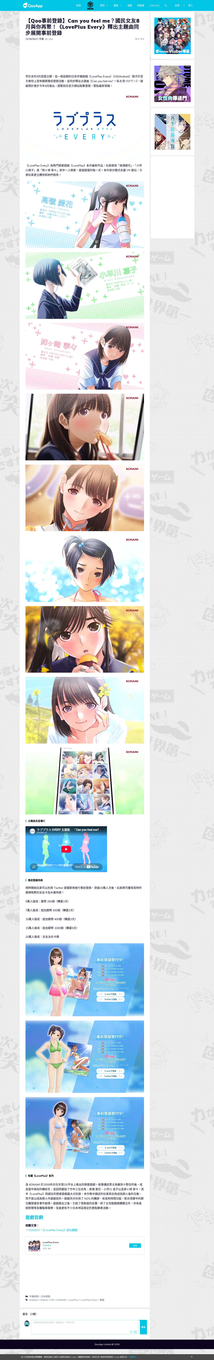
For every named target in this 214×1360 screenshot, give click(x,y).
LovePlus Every (89, 1299)
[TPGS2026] (90, 5)
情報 (102, 1299)
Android (33, 1299)
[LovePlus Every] (85, 1245)
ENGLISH (154, 5)
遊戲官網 (34, 1217)
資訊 (102, 5)
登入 (190, 5)
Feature (44, 1299)
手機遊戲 (34, 1296)
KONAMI (61, 1299)
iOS (52, 1299)
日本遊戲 (45, 1296)
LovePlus (73, 1299)
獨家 (116, 5)
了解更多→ (133, 1357)
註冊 (177, 5)
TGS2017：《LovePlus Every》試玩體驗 (52, 1230)
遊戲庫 (140, 5)
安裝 (135, 1245)
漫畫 (129, 5)
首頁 (78, 5)
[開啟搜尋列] (166, 5)
